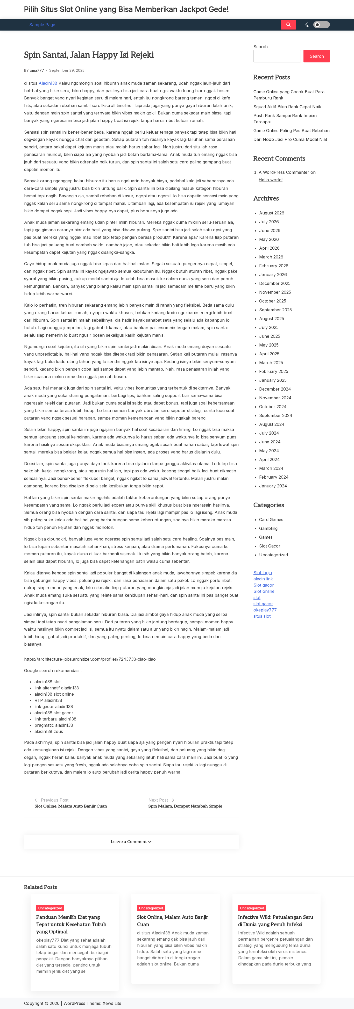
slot (256, 597)
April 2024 (269, 459)
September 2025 (275, 309)
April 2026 (269, 248)
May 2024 (269, 450)
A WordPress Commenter (284, 172)
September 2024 (275, 415)
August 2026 (271, 212)
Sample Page (42, 24)
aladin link (263, 578)
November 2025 (275, 292)
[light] (314, 25)
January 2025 (273, 380)
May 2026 (269, 239)
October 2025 (272, 301)
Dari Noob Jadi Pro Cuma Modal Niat (290, 139)
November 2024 (275, 397)
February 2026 (273, 265)
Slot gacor (263, 585)
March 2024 (271, 468)
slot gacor (263, 603)
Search (260, 46)
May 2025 (269, 345)
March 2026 (271, 257)
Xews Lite (112, 1003)
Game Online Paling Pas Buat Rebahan (291, 130)
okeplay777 (265, 609)
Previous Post (54, 800)
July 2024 (269, 433)
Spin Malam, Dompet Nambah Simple (185, 806)
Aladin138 (48, 83)
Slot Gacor (269, 546)
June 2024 (270, 441)
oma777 (37, 70)
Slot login (262, 572)
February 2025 (273, 371)
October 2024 (273, 406)
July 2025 (269, 327)
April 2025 (269, 353)
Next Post (158, 800)
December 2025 (275, 283)
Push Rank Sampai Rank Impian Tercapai (285, 118)
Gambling (268, 528)
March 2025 (271, 362)
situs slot (262, 616)
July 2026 (269, 221)
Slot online (263, 591)
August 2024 (272, 424)
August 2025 (271, 318)
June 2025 (269, 336)
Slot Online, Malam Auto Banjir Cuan (71, 806)
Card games (271, 519)
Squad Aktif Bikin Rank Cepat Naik (287, 106)
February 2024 (274, 477)
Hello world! (270, 179)
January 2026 (273, 274)
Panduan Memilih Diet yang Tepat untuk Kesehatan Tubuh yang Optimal (71, 924)
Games (266, 537)
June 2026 (269, 230)
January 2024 (273, 485)
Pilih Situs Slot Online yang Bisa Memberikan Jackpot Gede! (126, 9)
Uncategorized (273, 554)
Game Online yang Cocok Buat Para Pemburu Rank (288, 94)
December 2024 (275, 389)
